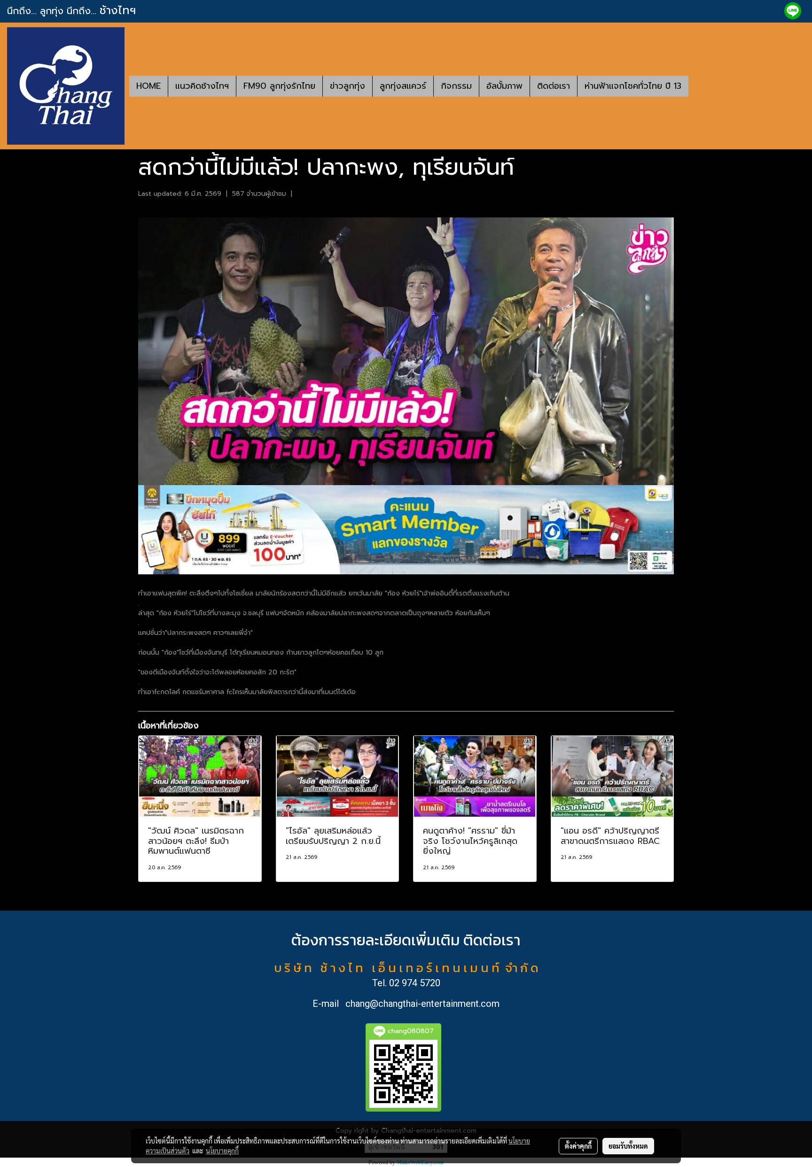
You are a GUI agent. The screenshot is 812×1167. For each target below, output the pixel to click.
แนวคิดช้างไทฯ (202, 86)
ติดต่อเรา (553, 86)
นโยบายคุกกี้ (222, 1150)
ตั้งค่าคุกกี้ (578, 1146)
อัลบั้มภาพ (504, 86)
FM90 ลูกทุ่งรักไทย (279, 86)
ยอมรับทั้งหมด (628, 1146)
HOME (148, 86)
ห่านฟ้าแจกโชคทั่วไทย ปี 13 (633, 86)
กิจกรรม (456, 86)
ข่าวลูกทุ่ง (347, 86)
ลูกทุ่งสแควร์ (403, 86)
